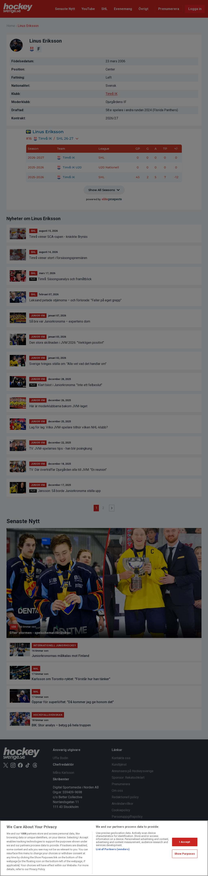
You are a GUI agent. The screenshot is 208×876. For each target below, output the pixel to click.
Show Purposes (184, 853)
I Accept (184, 841)
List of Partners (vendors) (112, 849)
